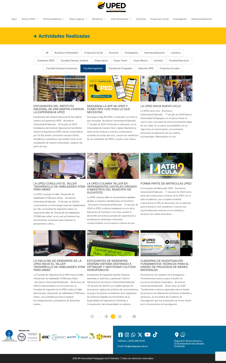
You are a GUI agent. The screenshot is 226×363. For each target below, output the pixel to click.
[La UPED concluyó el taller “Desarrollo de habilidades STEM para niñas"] (59, 191)
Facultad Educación (179, 60)
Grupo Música (141, 60)
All (47, 52)
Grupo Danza (101, 60)
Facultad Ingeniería (93, 68)
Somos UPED (28, 19)
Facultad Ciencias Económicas (61, 68)
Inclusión (158, 60)
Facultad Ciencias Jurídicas (74, 60)
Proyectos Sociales (170, 68)
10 (134, 316)
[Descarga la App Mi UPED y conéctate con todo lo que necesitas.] (113, 109)
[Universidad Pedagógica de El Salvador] (111, 6)
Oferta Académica (52, 19)
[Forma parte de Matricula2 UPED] (166, 186)
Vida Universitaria (119, 19)
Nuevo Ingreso (76, 19)
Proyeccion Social (94, 52)
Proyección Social (159, 19)
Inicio (14, 19)
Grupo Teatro (120, 60)
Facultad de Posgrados (120, 68)
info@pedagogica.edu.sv (136, 346)
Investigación (180, 19)
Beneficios (97, 19)
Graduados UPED (45, 60)
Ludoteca (175, 52)
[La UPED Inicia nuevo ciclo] (166, 108)
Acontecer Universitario (66, 52)
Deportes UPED (146, 68)
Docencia (141, 19)
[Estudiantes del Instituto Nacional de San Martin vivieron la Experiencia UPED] (59, 113)
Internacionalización (201, 19)
